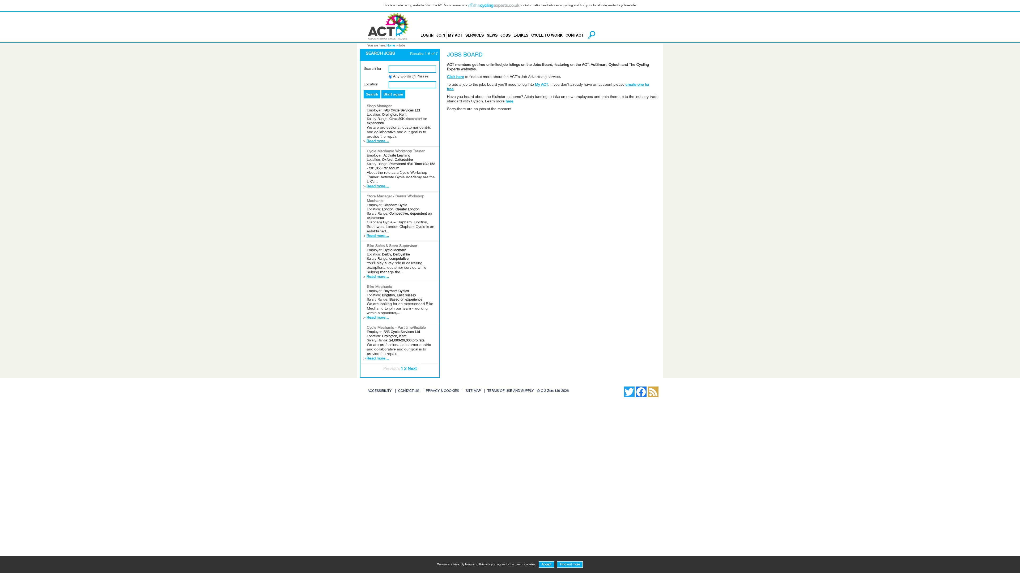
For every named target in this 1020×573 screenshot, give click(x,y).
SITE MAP (473, 391)
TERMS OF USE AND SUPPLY (510, 391)
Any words (402, 77)
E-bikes (520, 35)
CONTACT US (408, 391)
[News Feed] (616, 388)
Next (412, 369)
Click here (455, 77)
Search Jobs (380, 54)
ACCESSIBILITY (380, 391)
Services (474, 35)
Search (372, 94)
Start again (393, 94)
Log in (427, 35)
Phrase (422, 77)
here (509, 101)
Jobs (505, 35)
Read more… (378, 141)
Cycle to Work (547, 35)
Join (440, 35)
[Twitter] (621, 388)
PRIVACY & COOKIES (442, 391)
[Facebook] (618, 388)
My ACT (455, 35)
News (492, 35)
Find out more (570, 564)
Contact (575, 35)
